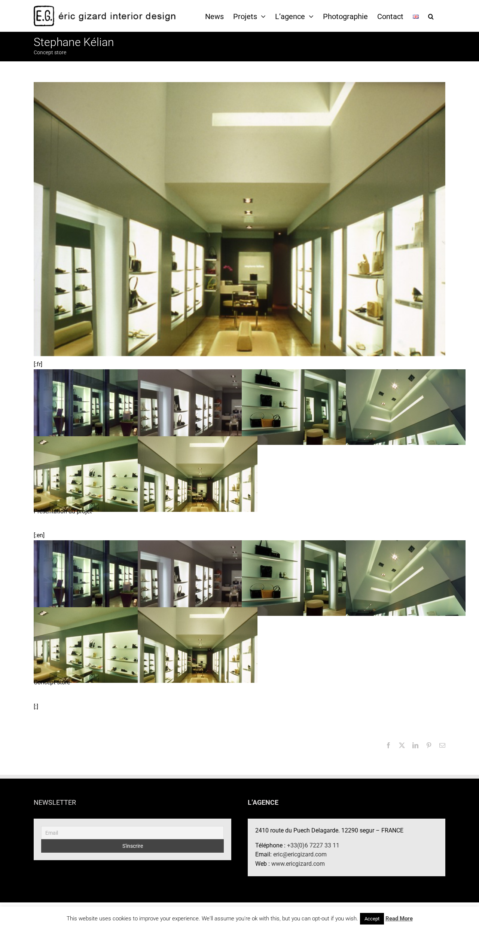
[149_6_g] (93, 406)
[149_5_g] (197, 406)
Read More (399, 918)
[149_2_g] (93, 473)
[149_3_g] (406, 406)
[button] (431, 16)
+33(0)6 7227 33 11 (313, 845)
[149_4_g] (301, 406)
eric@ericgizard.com (300, 854)
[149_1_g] (197, 473)
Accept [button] (371, 919)
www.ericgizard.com (298, 863)
